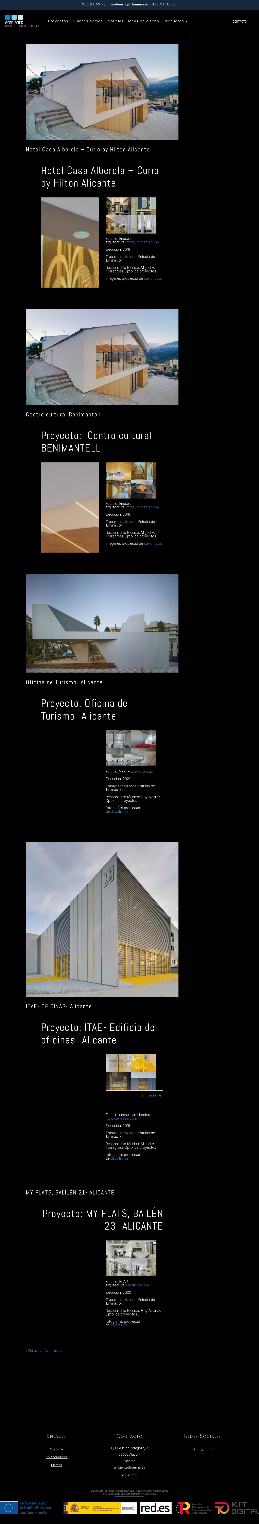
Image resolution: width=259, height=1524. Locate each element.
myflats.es (119, 1325)
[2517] (143, 234)
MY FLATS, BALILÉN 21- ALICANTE (70, 1192)
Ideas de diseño (143, 21)
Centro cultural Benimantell (63, 414)
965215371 (129, 1475)
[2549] (118, 766)
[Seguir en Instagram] (210, 1449)
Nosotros (56, 1449)
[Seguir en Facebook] (194, 1449)
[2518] (118, 234)
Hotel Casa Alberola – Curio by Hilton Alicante (88, 149)
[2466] (143, 1276)
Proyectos (58, 21)
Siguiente (154, 1095)
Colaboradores (57, 1457)
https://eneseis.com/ (142, 242)
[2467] (118, 1276)
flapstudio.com (137, 1285)
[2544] (118, 499)
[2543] (143, 499)
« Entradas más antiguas (43, 1351)
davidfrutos (153, 278)
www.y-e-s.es (142, 771)
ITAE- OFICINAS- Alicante (59, 1006)
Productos (174, 21)
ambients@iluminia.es (130, 4)
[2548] (143, 766)
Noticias (115, 21)
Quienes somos (88, 21)
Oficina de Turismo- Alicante (64, 682)
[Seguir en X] (202, 1449)
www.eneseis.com (122, 1118)
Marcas (56, 1465)
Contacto (240, 21)
